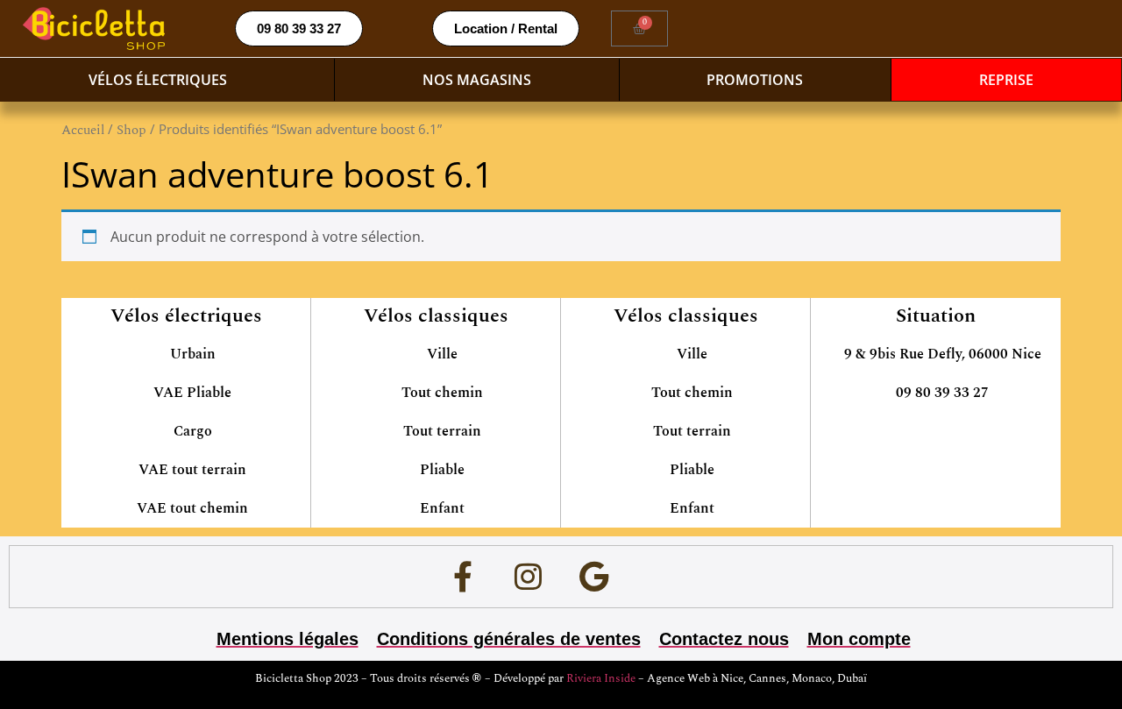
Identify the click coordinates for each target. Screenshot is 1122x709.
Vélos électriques (158, 79)
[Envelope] (660, 576)
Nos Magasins (477, 79)
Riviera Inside (602, 678)
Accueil (82, 130)
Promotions (755, 79)
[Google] (594, 576)
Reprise (1006, 79)
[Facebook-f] (463, 576)
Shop (131, 130)
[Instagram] (528, 576)
